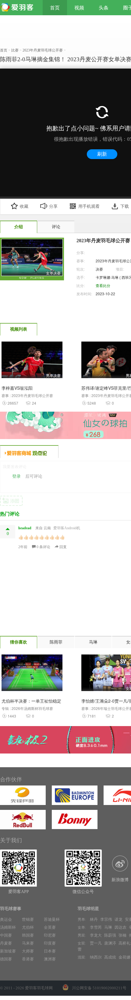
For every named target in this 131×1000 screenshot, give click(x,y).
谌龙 (118, 919)
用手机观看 (89, 206)
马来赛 (28, 943)
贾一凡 (96, 943)
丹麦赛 (6, 943)
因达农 (120, 927)
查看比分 (103, 285)
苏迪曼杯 (52, 919)
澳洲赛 (50, 959)
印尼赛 (50, 935)
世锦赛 (28, 919)
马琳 (108, 927)
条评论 (44, 547)
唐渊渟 (110, 943)
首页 (55, 7)
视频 (79, 7)
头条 (103, 7)
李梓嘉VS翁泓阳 (17, 388)
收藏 (24, 206)
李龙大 (96, 935)
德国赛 (6, 959)
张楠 (122, 935)
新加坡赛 (8, 951)
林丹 (94, 919)
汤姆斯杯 (8, 927)
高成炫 (110, 957)
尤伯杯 (28, 927)
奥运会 (6, 919)
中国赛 (6, 935)
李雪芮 (96, 927)
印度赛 (50, 943)
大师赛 (28, 951)
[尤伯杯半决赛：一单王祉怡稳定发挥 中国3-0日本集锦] (32, 674)
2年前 (22, 547)
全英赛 (50, 927)
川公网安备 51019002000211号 (99, 988)
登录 (16, 476)
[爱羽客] (18, 7)
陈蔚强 (110, 935)
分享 (53, 206)
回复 (62, 547)
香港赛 (28, 959)
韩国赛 (28, 935)
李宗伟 (106, 919)
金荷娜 (124, 957)
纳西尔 (96, 957)
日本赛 (50, 951)
